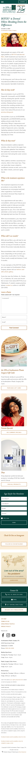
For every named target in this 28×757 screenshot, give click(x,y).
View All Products (14, 484)
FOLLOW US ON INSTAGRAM (14, 544)
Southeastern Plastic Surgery (9, 30)
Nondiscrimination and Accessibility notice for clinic (13, 737)
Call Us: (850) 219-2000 (15, 594)
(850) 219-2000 (9, 648)
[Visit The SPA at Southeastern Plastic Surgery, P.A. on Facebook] (3, 636)
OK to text (6, 518)
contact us (9, 285)
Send (14, 522)
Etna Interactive (22, 752)
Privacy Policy (6, 626)
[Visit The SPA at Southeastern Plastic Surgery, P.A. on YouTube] (13, 636)
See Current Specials (14, 432)
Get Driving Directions (15, 604)
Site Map (3, 619)
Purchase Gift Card (14, 388)
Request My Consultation (14, 610)
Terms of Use (5, 621)
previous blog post (7, 112)
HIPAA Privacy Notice (8, 624)
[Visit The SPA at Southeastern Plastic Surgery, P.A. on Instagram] (8, 636)
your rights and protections (16, 679)
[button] (2, 2)
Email (15, 599)
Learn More (14, 580)
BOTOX (14, 54)
